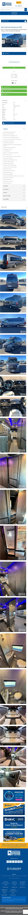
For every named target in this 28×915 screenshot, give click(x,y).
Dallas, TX (14, 882)
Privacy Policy (14, 911)
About (10, 878)
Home (3, 875)
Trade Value (6, 94)
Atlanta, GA (5, 882)
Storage (13, 875)
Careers (18, 878)
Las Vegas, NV (22, 882)
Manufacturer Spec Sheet (9, 123)
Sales (6, 875)
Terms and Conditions (5, 911)
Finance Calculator (7, 90)
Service (10, 875)
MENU (13, 13)
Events (20, 875)
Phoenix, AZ (13, 889)
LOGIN (19, 2)
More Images (7, 53)
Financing (24, 875)
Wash (17, 875)
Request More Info (7, 87)
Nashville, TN (4, 889)
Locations (13, 878)
